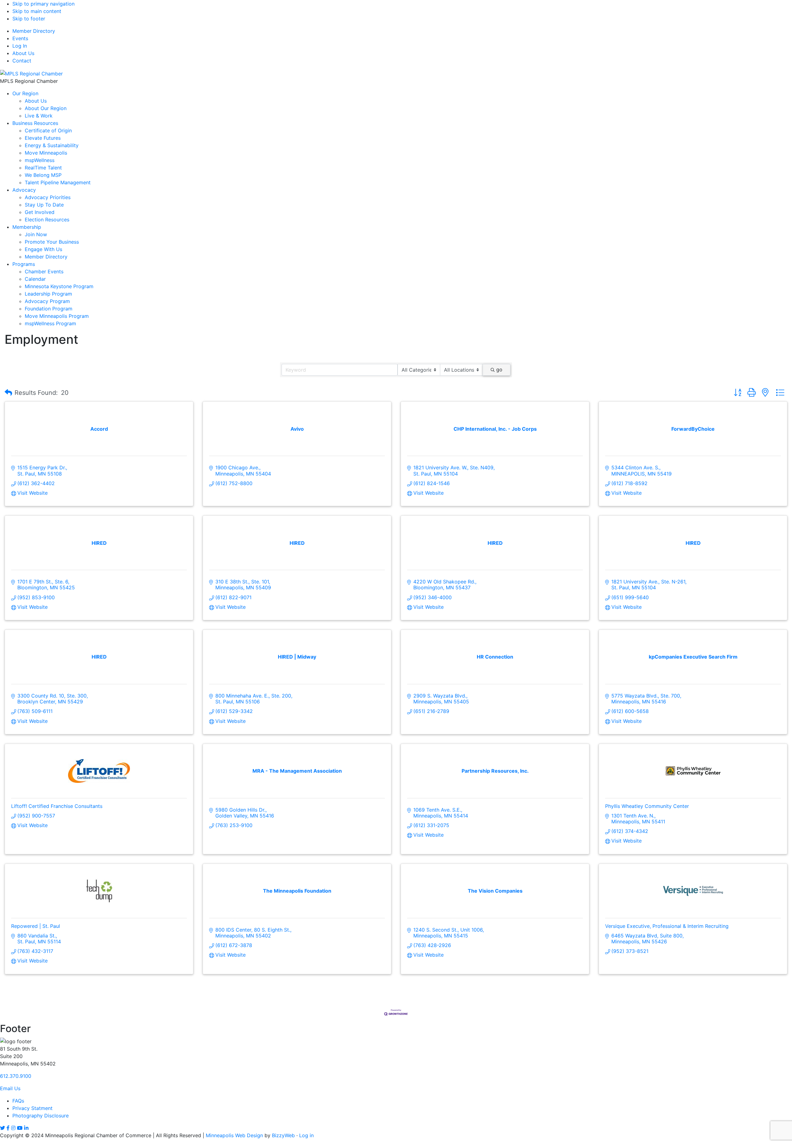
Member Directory (33, 31)
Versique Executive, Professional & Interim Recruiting (667, 926)
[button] (8, 392)
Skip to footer (28, 18)
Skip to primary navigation (43, 4)
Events (20, 38)
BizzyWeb (283, 1135)
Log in (306, 1135)
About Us (23, 53)
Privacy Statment (32, 1108)
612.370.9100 (15, 1076)
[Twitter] (2, 1128)
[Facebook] (8, 1128)
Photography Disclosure (40, 1115)
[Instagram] (13, 1128)
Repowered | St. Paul (35, 926)
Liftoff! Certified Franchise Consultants (56, 806)
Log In (19, 46)
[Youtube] (20, 1128)
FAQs (18, 1101)
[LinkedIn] (26, 1128)
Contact (21, 61)
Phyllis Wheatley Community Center (647, 806)
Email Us (10, 1088)
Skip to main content (36, 11)
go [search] (499, 369)
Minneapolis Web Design (234, 1135)
